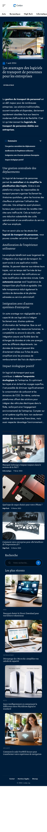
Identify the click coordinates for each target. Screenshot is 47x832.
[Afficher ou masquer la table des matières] (29, 140)
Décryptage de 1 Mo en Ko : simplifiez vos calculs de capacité (21, 660)
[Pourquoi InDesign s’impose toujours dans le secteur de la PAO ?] (23, 448)
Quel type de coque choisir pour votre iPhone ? (22, 504)
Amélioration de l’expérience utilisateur (19, 151)
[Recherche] (42, 6)
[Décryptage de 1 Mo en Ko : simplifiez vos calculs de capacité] (23, 636)
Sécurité (6, 748)
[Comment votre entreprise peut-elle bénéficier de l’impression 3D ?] (23, 526)
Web (4, 610)
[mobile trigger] (5, 5)
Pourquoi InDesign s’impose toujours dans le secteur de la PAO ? (22, 466)
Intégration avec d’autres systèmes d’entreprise (22, 155)
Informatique (8, 85)
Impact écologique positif (14, 160)
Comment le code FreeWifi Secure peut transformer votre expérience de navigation (22, 753)
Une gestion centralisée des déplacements (20, 146)
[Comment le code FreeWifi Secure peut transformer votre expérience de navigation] (23, 729)
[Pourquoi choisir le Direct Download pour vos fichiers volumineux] (23, 591)
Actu (5, 700)
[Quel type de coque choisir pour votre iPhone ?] (23, 488)
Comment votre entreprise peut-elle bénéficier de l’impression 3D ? (23, 543)
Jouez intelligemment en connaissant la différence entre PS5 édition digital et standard (20, 706)
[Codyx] (18, 5)
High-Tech (6, 508)
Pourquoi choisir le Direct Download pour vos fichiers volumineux (21, 614)
